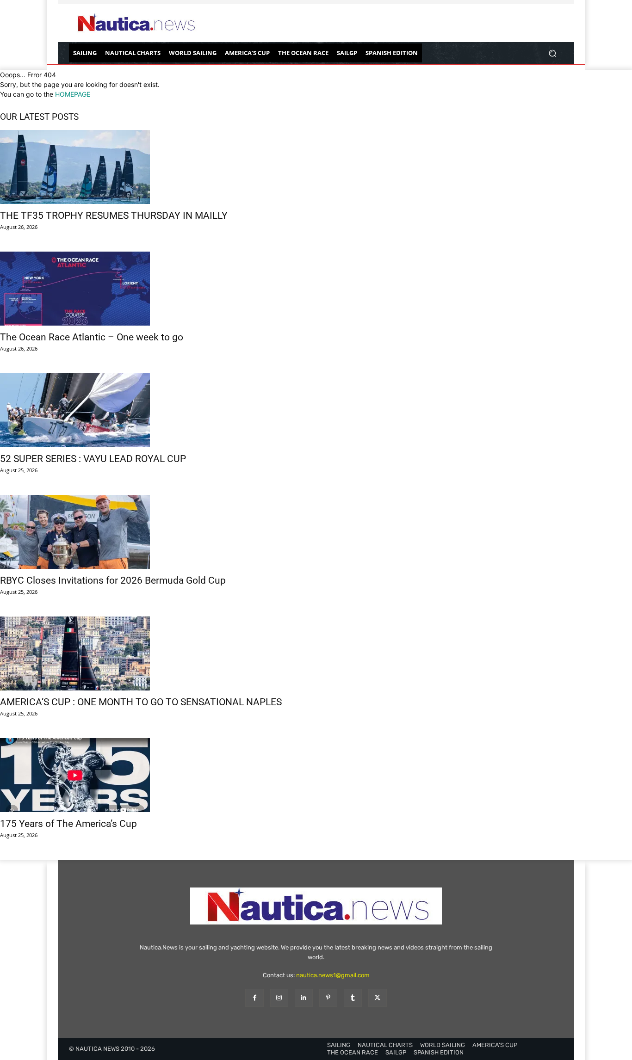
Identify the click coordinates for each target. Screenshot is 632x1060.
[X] (377, 998)
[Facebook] (254, 998)
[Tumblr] (353, 998)
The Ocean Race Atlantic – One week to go (91, 337)
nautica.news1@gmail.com (333, 975)
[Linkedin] (304, 998)
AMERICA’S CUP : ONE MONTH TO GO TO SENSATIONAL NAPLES (141, 702)
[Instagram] (279, 998)
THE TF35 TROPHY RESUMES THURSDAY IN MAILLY (114, 215)
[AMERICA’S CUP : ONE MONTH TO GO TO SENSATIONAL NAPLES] (316, 653)
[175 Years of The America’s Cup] (316, 775)
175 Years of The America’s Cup (68, 823)
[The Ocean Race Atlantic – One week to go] (316, 289)
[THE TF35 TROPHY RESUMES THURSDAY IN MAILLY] (316, 167)
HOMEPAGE (72, 94)
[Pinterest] (328, 998)
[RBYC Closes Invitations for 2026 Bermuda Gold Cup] (316, 532)
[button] (552, 53)
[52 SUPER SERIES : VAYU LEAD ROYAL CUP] (316, 410)
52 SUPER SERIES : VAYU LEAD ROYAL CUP (93, 458)
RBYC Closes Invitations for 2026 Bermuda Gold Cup (113, 580)
